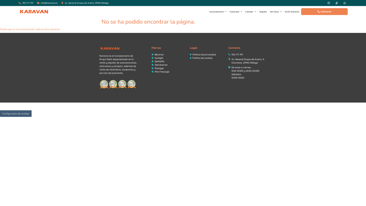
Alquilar (263, 11)
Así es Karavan (292, 11)
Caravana (234, 11)
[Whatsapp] (344, 3)
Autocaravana (216, 11)
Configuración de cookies (15, 113)
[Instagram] (328, 3)
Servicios (274, 11)
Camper (249, 11)
